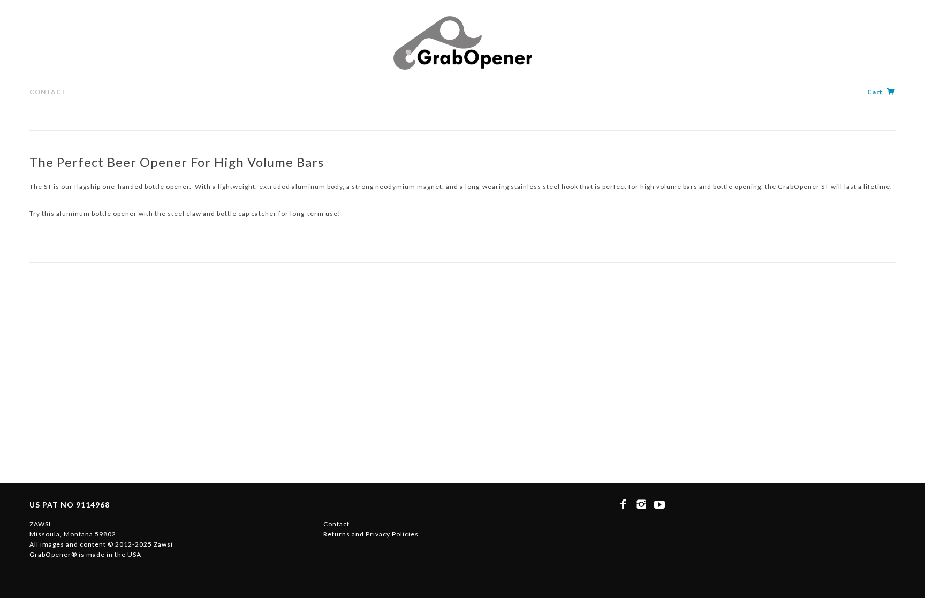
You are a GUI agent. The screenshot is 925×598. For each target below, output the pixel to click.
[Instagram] (641, 504)
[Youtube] (659, 504)
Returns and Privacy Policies (371, 534)
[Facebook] (623, 504)
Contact (48, 92)
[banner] (462, 43)
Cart (875, 92)
